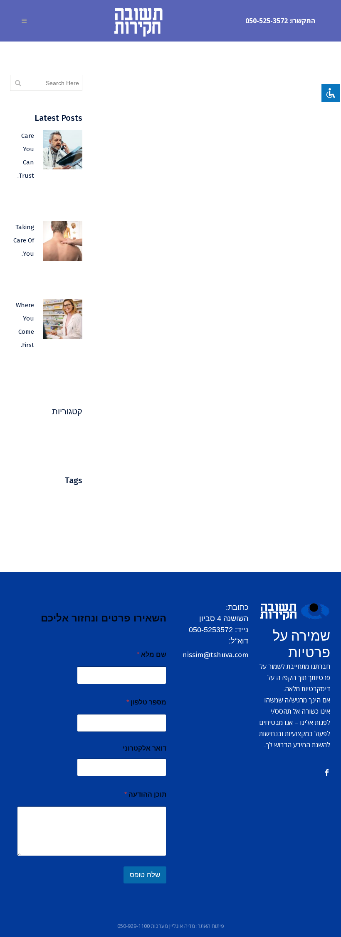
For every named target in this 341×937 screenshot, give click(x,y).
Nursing (36, 523)
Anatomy (67, 498)
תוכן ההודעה (145, 794)
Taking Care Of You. (23, 240)
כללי (76, 448)
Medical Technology (54, 510)
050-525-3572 (266, 20)
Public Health (62, 431)
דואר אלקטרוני (144, 748)
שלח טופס (145, 875)
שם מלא (151, 654)
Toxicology (65, 548)
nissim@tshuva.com (215, 655)
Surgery (25, 535)
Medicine (67, 523)
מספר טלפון (146, 702)
